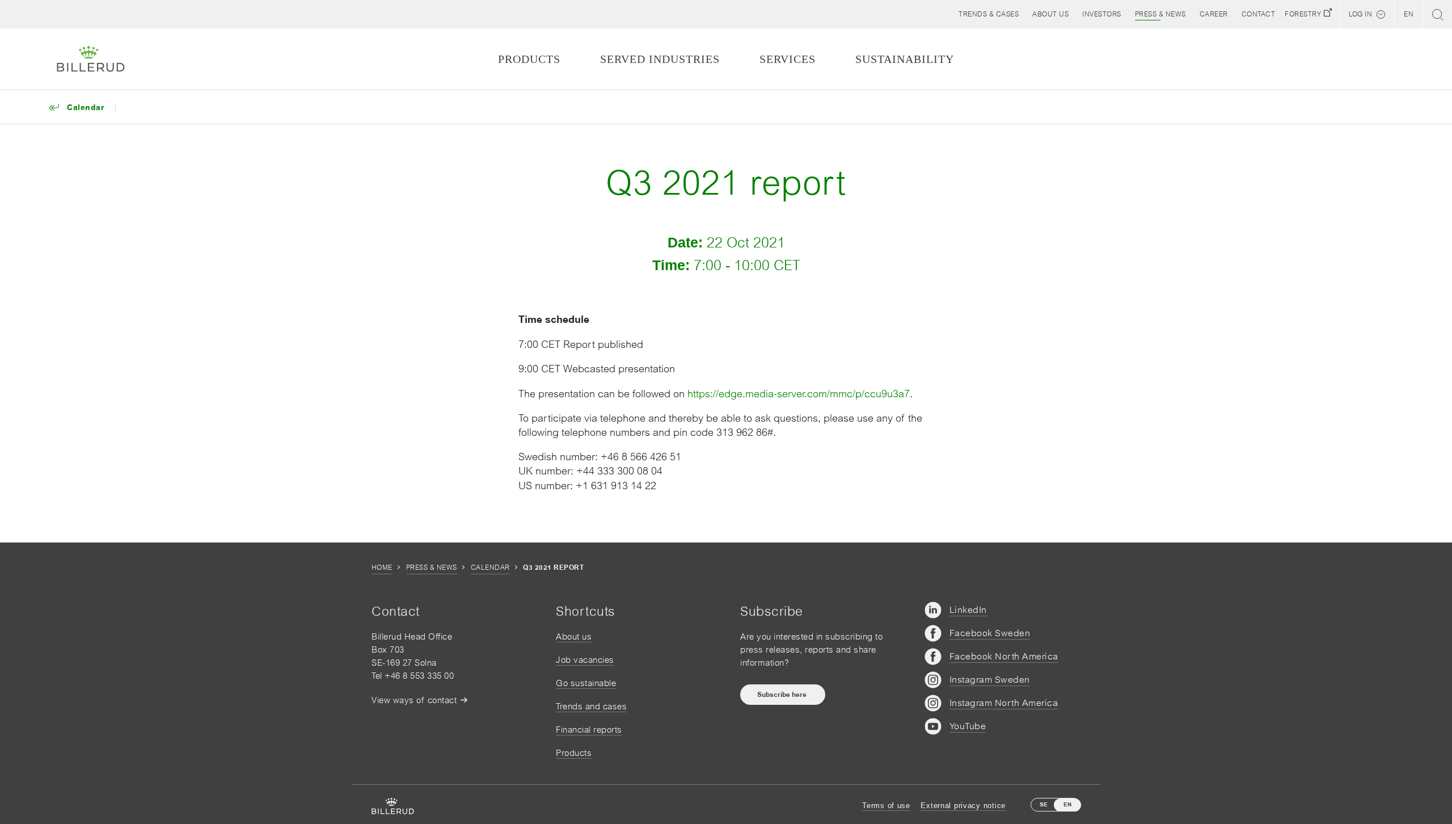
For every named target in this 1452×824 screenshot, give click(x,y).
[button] (1050, 14)
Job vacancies (585, 660)
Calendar (490, 567)
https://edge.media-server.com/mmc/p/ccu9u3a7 (798, 394)
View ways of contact (414, 700)
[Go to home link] (91, 59)
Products (574, 753)
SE (1044, 804)
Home (382, 567)
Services (787, 59)
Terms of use (886, 805)
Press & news (431, 567)
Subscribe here (782, 695)
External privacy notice (963, 805)
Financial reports (589, 729)
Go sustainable (586, 683)
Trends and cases (591, 706)
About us (574, 636)
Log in (1360, 14)
